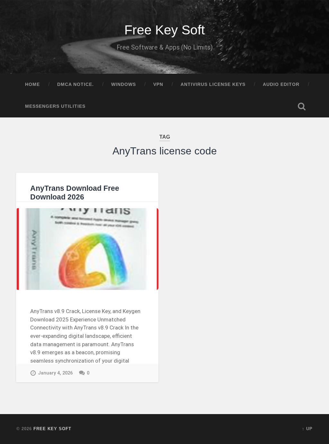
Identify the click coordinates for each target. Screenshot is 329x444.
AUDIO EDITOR (281, 84)
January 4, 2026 (55, 373)
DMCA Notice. (75, 84)
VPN (158, 84)
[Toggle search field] (302, 106)
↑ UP (307, 428)
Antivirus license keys (213, 84)
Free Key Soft (164, 30)
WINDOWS (123, 84)
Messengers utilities (55, 106)
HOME (32, 84)
